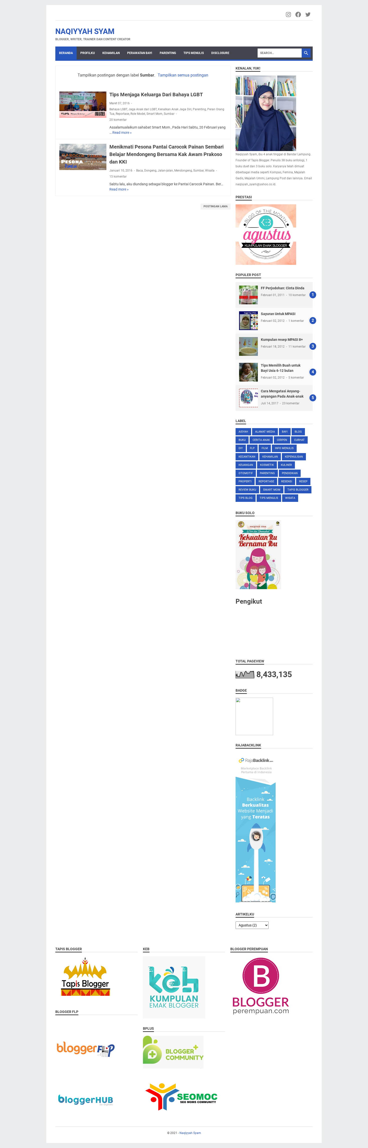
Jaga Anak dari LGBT (142, 109)
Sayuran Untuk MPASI (278, 314)
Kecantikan (247, 456)
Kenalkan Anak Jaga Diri (175, 109)
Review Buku (247, 489)
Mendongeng (183, 170)
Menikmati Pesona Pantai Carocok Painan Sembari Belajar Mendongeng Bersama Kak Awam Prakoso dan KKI (166, 154)
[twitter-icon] (308, 15)
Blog (298, 431)
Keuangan (246, 465)
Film (265, 448)
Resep (303, 481)
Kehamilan (111, 53)
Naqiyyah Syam (84, 31)
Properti (245, 481)
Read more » (122, 133)
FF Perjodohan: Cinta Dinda (282, 288)
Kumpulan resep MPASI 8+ (282, 340)
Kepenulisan (294, 456)
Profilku (87, 53)
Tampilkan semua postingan (183, 75)
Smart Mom (154, 114)
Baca (139, 170)
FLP (252, 448)
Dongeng (150, 170)
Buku (242, 440)
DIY (241, 448)
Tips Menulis (193, 53)
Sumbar (169, 114)
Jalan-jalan (165, 170)
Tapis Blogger (297, 489)
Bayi (285, 431)
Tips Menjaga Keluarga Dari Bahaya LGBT (156, 95)
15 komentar (118, 176)
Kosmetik (267, 465)
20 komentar (118, 120)
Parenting (168, 53)
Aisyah (243, 431)
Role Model (137, 114)
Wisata (210, 170)
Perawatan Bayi (139, 53)
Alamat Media (265, 431)
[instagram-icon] (288, 15)
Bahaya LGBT (118, 109)
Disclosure (220, 53)
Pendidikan (290, 473)
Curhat (299, 440)
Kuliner (286, 465)
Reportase (122, 114)
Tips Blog (246, 498)
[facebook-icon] (298, 15)
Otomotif (246, 473)
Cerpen (282, 440)
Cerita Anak (261, 440)
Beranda (66, 53)
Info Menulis (284, 448)
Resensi (286, 481)
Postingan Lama (216, 206)
